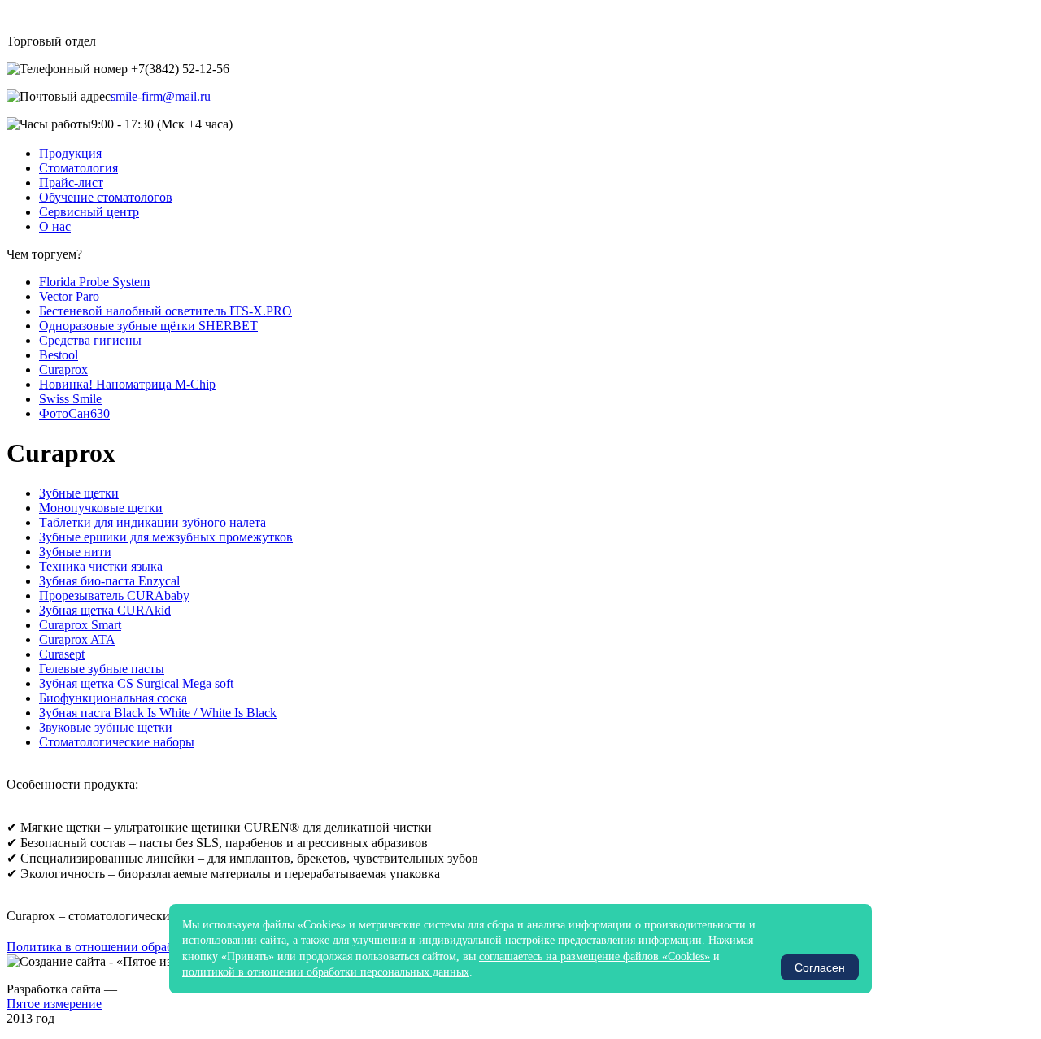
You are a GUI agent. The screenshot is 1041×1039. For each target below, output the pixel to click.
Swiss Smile (70, 399)
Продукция (70, 153)
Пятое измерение (54, 1004)
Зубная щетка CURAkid (105, 610)
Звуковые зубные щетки (105, 727)
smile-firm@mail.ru (161, 96)
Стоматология (78, 168)
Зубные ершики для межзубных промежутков (166, 537)
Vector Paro (69, 296)
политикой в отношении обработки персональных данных (325, 972)
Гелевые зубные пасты (101, 669)
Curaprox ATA (77, 639)
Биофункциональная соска (113, 698)
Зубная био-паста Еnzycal (109, 581)
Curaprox (63, 369)
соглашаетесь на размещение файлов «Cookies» (594, 956)
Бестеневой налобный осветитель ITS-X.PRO (165, 311)
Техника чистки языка (101, 566)
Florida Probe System (94, 282)
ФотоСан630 (74, 413)
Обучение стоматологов (105, 197)
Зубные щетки (79, 493)
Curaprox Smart (80, 625)
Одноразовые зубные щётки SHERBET (148, 326)
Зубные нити (75, 552)
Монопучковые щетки (101, 508)
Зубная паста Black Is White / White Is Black (158, 712)
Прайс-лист (71, 182)
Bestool (58, 355)
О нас (55, 226)
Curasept (62, 654)
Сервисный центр (89, 212)
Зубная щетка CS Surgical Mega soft (136, 683)
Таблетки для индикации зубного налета (152, 522)
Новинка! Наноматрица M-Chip (127, 384)
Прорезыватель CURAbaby (114, 595)
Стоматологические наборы (116, 742)
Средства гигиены (90, 340)
